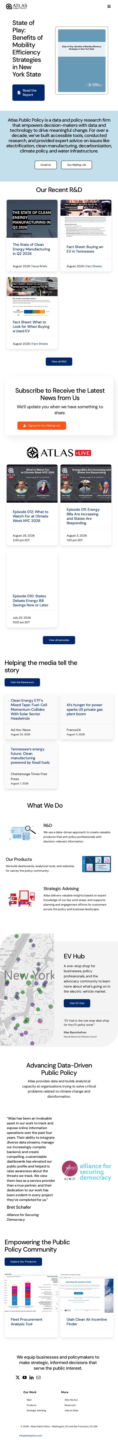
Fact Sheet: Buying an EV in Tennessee (85, 249)
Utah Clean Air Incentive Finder (87, 1321)
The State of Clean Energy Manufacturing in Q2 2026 (31, 249)
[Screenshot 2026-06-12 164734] (82, 28)
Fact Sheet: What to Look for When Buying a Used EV (31, 327)
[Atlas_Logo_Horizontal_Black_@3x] (16, 3)
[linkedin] (31, 1378)
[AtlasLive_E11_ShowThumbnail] (85, 466)
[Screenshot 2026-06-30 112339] (32, 552)
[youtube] (25, 1378)
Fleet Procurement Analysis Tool (26, 1321)
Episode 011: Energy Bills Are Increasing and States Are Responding (83, 516)
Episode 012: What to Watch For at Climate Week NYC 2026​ (30, 516)
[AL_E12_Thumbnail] (32, 466)
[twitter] (18, 1378)
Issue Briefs (39, 266)
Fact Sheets (94, 266)
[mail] (38, 1378)
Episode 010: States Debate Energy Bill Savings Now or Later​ (30, 600)
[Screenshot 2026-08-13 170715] (32, 278)
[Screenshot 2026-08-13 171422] (85, 201)
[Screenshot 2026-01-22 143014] (86, 1274)
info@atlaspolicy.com (30, 1435)
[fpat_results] (31, 1274)
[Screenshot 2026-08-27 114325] (32, 201)
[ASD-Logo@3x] (86, 1162)
